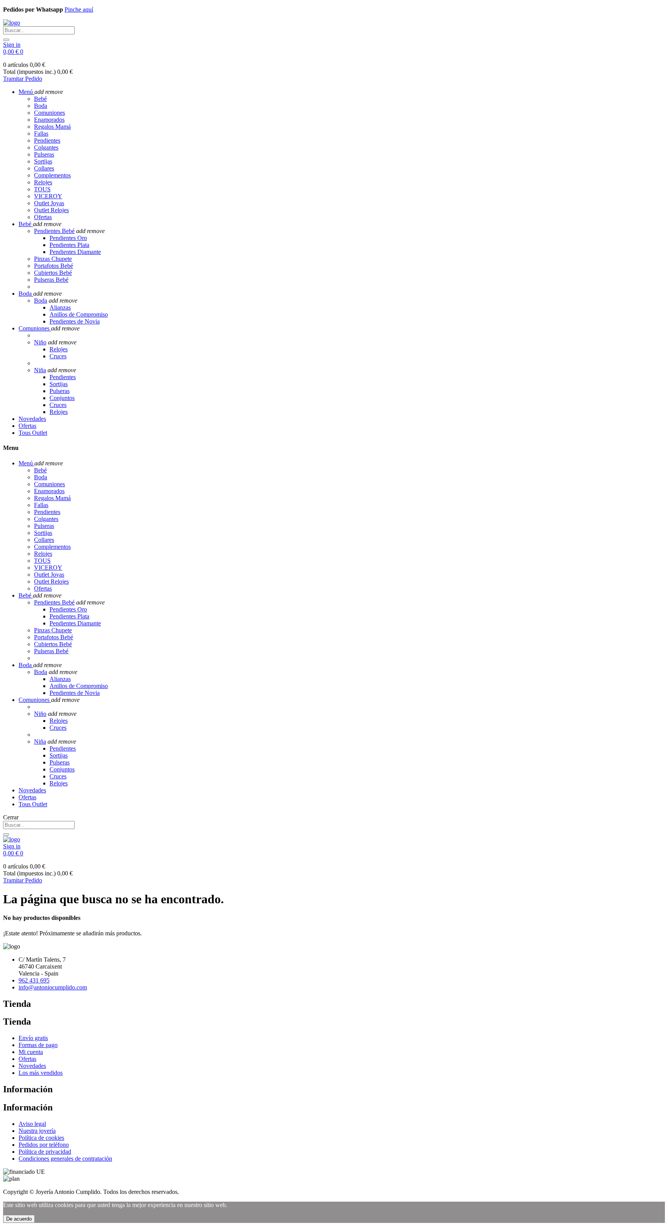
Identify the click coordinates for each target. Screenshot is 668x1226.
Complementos (52, 175)
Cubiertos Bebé (53, 272)
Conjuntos (62, 398)
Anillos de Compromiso (78, 314)
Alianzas (60, 307)
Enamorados (49, 119)
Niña (40, 370)
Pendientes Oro (68, 238)
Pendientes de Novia (74, 321)
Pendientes (47, 140)
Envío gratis (33, 1038)
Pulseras (44, 154)
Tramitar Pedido (22, 78)
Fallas (41, 133)
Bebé (40, 98)
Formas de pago (38, 1045)
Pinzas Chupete (53, 258)
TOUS (42, 189)
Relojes (43, 182)
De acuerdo (19, 1219)
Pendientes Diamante (75, 252)
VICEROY (48, 196)
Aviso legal (32, 1123)
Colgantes (46, 147)
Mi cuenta (31, 1052)
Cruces (57, 356)
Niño (40, 342)
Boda (40, 105)
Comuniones (49, 112)
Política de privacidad (45, 1151)
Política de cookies (41, 1137)
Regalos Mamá (52, 126)
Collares (44, 168)
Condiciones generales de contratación (65, 1158)
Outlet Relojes (51, 210)
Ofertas (43, 217)
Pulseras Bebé (51, 279)
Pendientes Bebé (54, 231)
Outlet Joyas (49, 203)
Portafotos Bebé (53, 265)
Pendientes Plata (69, 245)
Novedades (32, 1066)
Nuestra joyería (37, 1130)
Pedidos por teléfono (44, 1144)
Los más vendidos (41, 1072)
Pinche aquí (79, 9)
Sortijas (43, 161)
